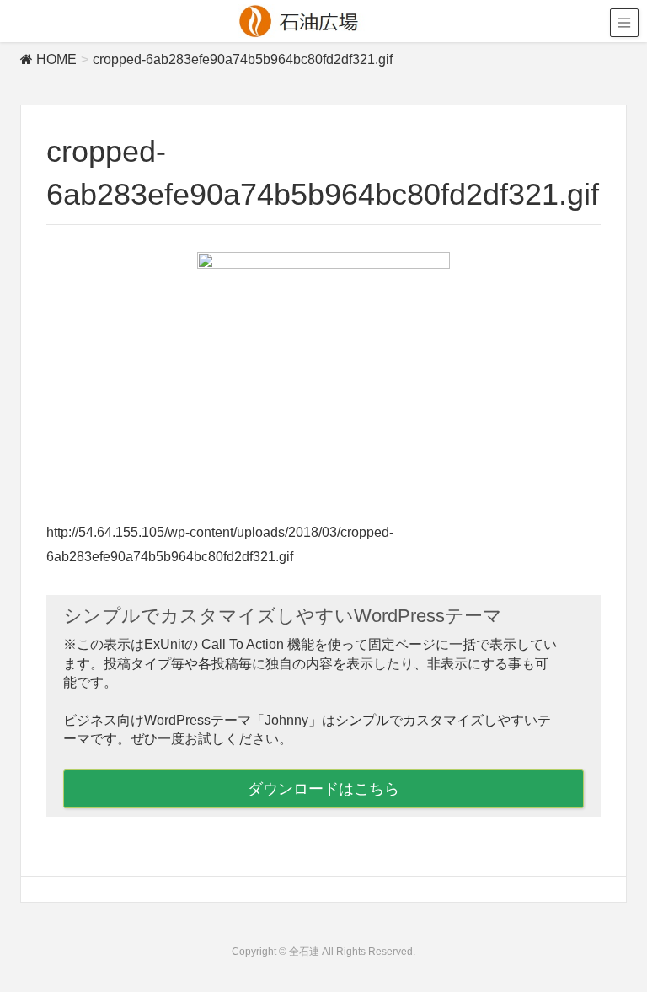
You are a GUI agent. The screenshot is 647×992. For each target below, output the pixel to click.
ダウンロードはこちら (323, 788)
